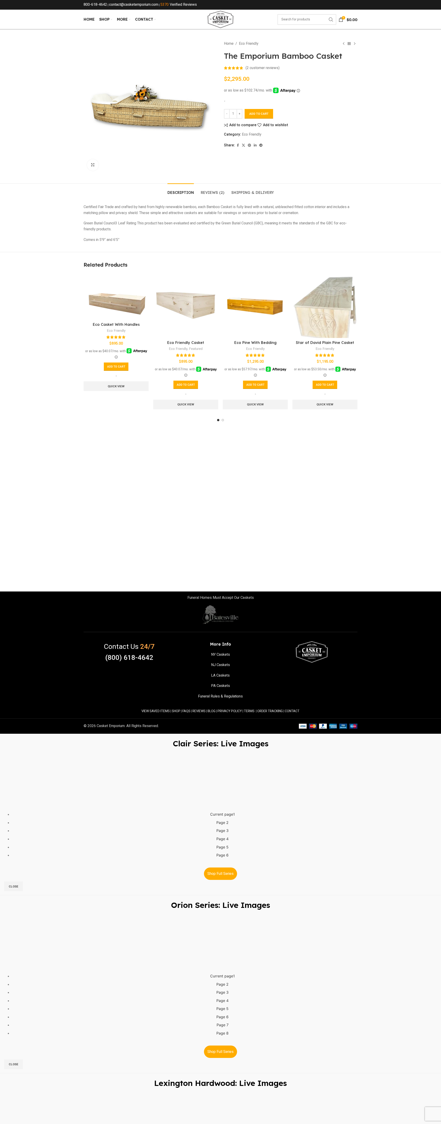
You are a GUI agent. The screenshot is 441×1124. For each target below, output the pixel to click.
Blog (211, 711)
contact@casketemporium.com (133, 4)
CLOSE (13, 886)
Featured (196, 348)
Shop (176, 711)
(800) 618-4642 (129, 658)
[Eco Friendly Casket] (185, 305)
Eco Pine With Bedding (255, 342)
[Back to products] (349, 44)
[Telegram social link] (261, 145)
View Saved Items (155, 711)
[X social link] (243, 145)
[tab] (180, 190)
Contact (292, 711)
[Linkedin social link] (255, 145)
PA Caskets (220, 686)
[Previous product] (343, 44)
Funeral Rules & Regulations (220, 696)
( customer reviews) (263, 68)
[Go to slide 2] (223, 420)
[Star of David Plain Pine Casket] (324, 305)
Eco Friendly (248, 43)
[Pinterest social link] (249, 145)
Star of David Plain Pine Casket (325, 342)
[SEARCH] (331, 19)
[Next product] (354, 44)
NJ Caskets (220, 665)
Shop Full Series (220, 873)
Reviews (199, 711)
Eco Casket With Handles (116, 324)
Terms (249, 711)
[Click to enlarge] (93, 165)
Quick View (116, 386)
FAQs (186, 711)
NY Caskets (220, 654)
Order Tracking (270, 711)
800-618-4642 (95, 4)
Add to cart (259, 114)
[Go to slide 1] (218, 420)
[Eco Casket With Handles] (116, 296)
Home (229, 43)
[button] (116, 367)
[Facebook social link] (237, 145)
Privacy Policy (230, 711)
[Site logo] (220, 19)
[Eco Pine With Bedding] (255, 305)
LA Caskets (220, 675)
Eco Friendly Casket (185, 342)
